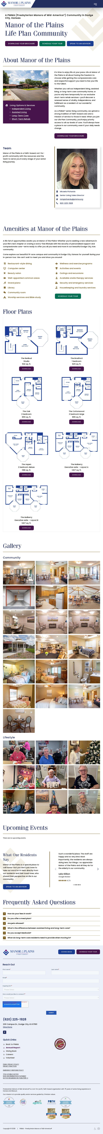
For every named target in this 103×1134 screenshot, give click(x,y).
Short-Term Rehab (21, 119)
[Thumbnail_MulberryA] (76, 430)
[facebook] (4, 1032)
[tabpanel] (51, 424)
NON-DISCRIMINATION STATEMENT (14, 1076)
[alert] (51, 838)
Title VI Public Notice (11, 1074)
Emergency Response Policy (13, 1070)
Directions (7, 1027)
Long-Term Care (20, 115)
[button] (73, 884)
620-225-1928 (66, 203)
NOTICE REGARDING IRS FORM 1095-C (15, 1078)
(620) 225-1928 (14, 1019)
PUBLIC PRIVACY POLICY (11, 1064)
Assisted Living (19, 112)
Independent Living (21, 108)
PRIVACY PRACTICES (10, 1066)
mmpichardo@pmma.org (71, 199)
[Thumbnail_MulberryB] (26, 483)
